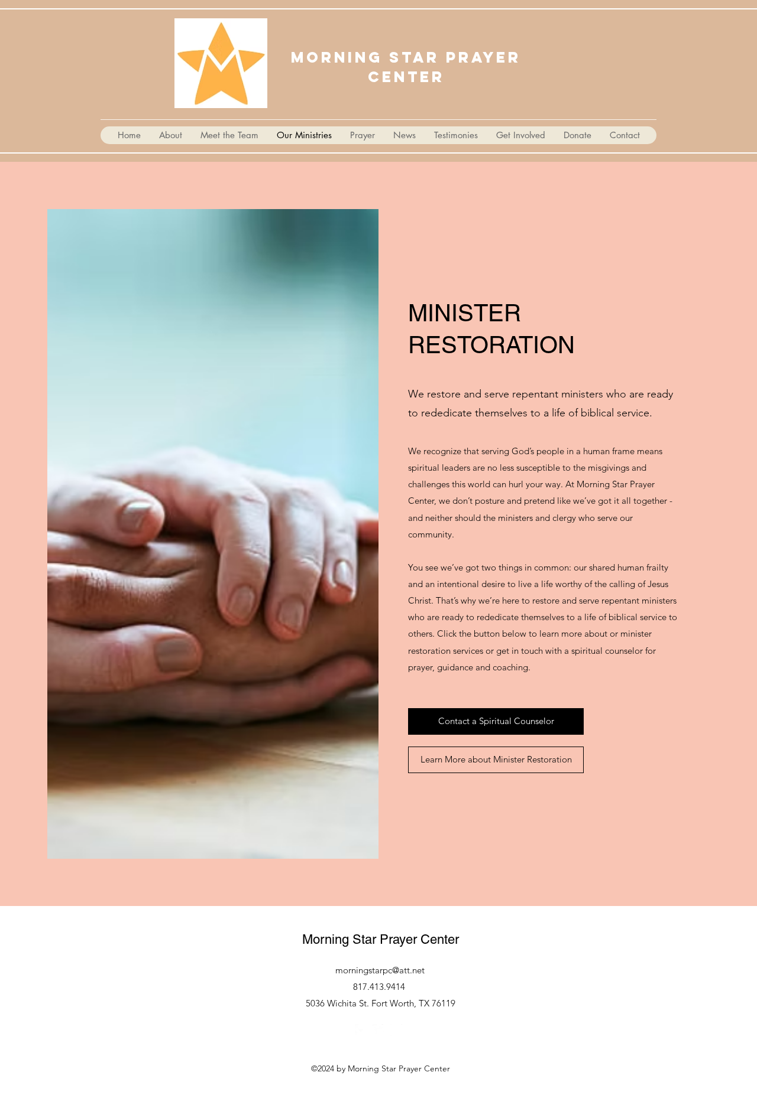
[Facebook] (361, 1030)
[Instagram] (396, 1030)
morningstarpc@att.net (380, 970)
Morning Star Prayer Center (380, 939)
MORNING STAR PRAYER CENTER (406, 67)
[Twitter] (378, 1030)
